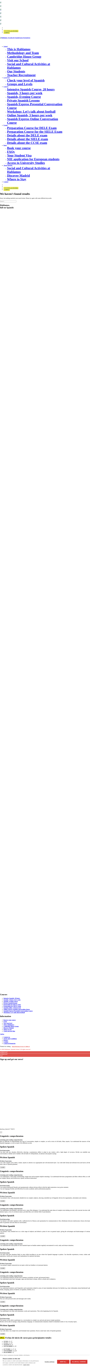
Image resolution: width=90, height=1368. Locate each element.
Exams (6, 125)
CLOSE (3, 1167)
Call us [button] (2, 1034)
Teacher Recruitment (21, 75)
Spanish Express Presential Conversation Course (18, 1011)
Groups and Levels (19, 84)
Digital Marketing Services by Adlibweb (21, 1046)
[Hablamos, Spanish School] (45, 40)
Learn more (26, 1364)
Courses (6, 86)
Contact (6, 182)
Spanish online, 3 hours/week (12, 1008)
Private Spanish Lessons (23, 100)
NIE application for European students (33, 159)
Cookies (6, 1042)
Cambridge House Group (24, 56)
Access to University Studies (26, 163)
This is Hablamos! (9, 1025)
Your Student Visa (19, 155)
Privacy (6, 1040)
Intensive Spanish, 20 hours (12, 998)
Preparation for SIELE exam (12, 1006)
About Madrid (8, 165)
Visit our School (17, 60)
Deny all (63, 1361)
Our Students (16, 71)
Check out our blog (9, 1031)
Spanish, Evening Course (24, 97)
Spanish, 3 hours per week (24, 93)
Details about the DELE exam (27, 135)
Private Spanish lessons (10, 1003)
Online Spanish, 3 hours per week (29, 115)
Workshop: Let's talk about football (14, 1012)
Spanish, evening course (11, 1001)
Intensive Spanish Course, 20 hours (31, 89)
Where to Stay (16, 179)
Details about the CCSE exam (27, 143)
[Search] (8, 201)
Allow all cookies (79, 1361)
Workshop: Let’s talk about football (31, 111)
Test (1, 1056)
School (5, 46)
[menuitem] (33, 28)
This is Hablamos (18, 49)
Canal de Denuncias (9, 1043)
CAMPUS (6, 32)
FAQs (11, 151)
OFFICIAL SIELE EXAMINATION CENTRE (16, 28)
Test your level (8, 1023)
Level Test (7, 77)
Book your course (19, 148)
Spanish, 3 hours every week (12, 1000)
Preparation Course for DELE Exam (32, 128)
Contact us (7, 1037)
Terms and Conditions (10, 1038)
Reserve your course (10, 1020)
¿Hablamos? (4, 1052)
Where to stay (8, 1029)
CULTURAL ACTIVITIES (11, 31)
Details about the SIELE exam (27, 139)
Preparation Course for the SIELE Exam (34, 131)
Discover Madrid (18, 175)
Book (5, 145)
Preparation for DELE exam (12, 1004)
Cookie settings (49, 1361)
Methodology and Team (23, 53)
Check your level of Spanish (26, 80)
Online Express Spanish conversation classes (17, 1009)
